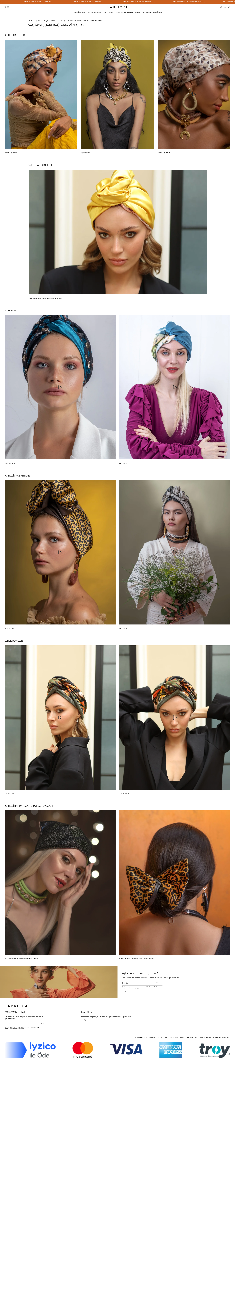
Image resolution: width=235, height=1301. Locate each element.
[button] (79, 12)
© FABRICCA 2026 (141, 1037)
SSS (196, 1037)
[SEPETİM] (229, 7)
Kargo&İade (189, 1037)
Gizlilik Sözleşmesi (205, 1037)
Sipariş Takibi (173, 1037)
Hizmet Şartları (133, 988)
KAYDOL (158, 983)
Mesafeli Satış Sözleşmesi (221, 1037)
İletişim (181, 1037)
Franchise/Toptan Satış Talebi (158, 1037)
